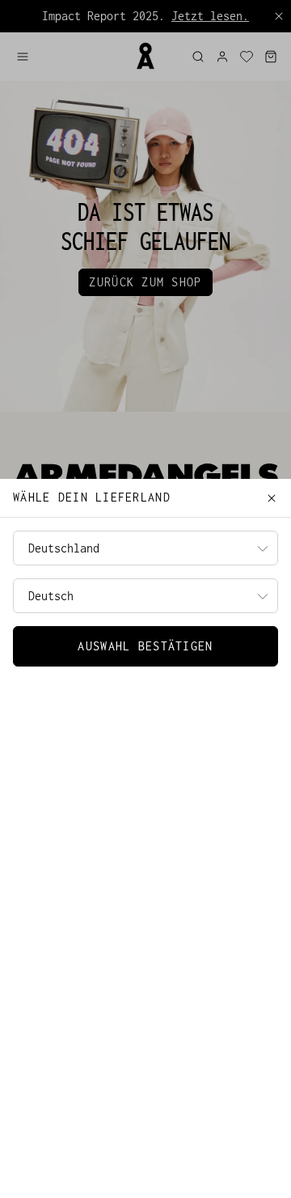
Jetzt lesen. (210, 16)
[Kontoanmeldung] (222, 56)
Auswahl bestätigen (145, 646)
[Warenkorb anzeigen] (271, 56)
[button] (68, 56)
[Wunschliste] (246, 56)
